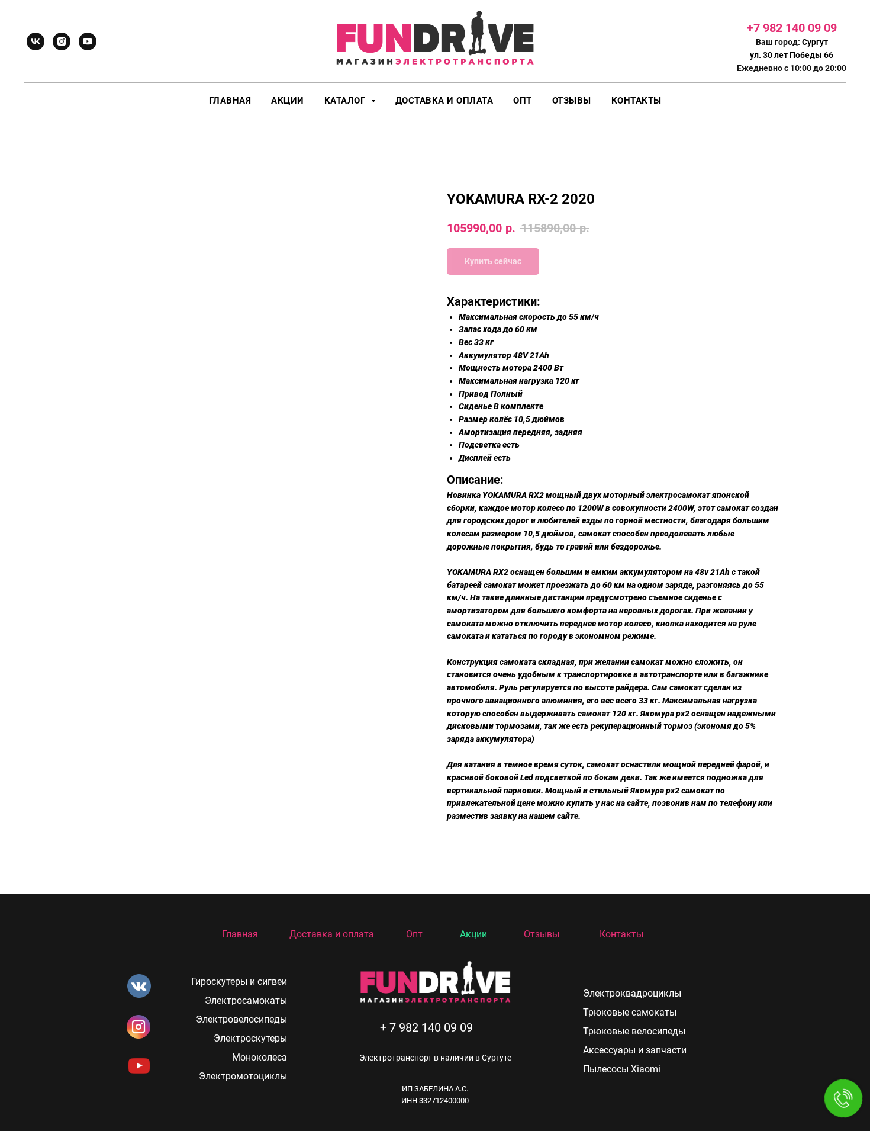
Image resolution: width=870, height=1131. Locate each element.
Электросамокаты (246, 1000)
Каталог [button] (346, 100)
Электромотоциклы (243, 1076)
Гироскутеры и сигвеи (239, 981)
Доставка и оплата (444, 100)
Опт (522, 100)
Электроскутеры (250, 1038)
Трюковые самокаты (629, 1012)
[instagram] (61, 41)
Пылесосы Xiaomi (621, 1069)
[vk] (35, 41)
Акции (287, 100)
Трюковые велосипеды (634, 1031)
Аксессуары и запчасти (635, 1050)
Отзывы (571, 100)
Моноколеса (259, 1057)
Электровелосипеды (241, 1019)
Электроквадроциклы (632, 993)
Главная (230, 100)
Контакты (636, 100)
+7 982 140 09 (785, 28)
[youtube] (87, 41)
